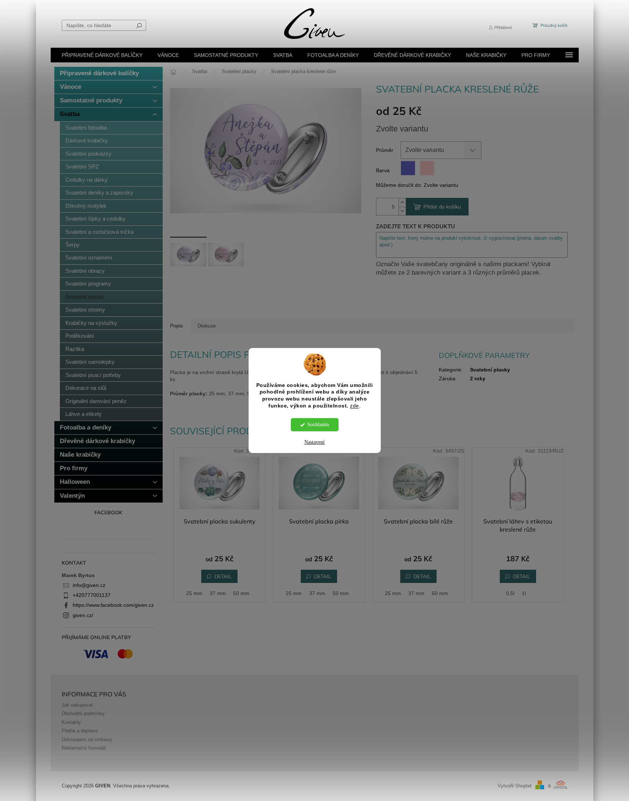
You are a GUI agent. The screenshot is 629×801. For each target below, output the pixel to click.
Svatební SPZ (82, 166)
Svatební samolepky (90, 362)
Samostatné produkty (91, 100)
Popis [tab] (176, 326)
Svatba (70, 113)
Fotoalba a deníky (85, 427)
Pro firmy (73, 468)
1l (524, 593)
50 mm (241, 593)
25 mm (194, 593)
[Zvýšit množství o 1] (402, 202)
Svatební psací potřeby (93, 375)
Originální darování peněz (96, 401)
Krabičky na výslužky (91, 323)
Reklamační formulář (84, 748)
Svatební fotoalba (86, 127)
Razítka (74, 349)
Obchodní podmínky (83, 713)
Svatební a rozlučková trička (99, 232)
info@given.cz (89, 585)
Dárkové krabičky (86, 140)
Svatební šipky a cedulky (95, 218)
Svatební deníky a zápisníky (99, 192)
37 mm (218, 593)
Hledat (139, 25)
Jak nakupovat (77, 705)
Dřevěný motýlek (85, 206)
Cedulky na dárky (86, 180)
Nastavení (314, 442)
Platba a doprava (80, 730)
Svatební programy (88, 283)
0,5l (510, 593)
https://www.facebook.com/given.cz (113, 605)
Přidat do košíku (442, 206)
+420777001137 (92, 595)
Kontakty (71, 722)
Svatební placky (84, 297)
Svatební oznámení (88, 257)
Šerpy (72, 245)
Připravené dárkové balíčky (99, 73)
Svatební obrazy (85, 271)
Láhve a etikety (83, 414)
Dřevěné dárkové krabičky (97, 441)
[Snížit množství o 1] (402, 211)
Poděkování (79, 336)
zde (354, 406)
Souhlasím (318, 424)
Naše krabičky (80, 454)
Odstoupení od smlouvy (87, 739)
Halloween (75, 481)
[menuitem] (102, 55)
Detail (223, 576)
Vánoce (70, 86)
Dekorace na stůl (85, 388)
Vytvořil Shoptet (515, 786)
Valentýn (72, 495)
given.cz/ (83, 615)
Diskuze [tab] (207, 326)
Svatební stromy (85, 310)
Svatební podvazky (88, 154)
